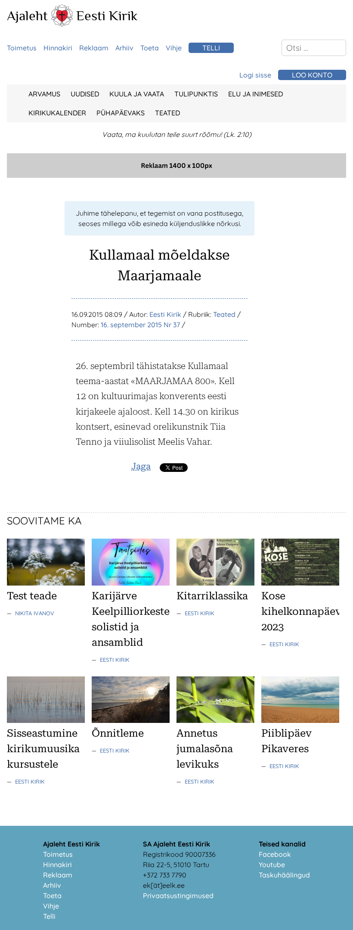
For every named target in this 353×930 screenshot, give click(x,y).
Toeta (149, 47)
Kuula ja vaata (136, 94)
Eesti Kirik (107, 15)
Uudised (85, 94)
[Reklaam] (176, 175)
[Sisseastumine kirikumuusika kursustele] (46, 720)
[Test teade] (46, 583)
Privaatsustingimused (178, 895)
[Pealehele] (62, 24)
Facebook (275, 854)
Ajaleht (27, 15)
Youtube (272, 864)
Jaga (141, 466)
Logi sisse (255, 75)
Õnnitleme (118, 733)
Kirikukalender (57, 112)
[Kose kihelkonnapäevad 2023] (300, 583)
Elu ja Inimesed (255, 94)
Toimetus (22, 47)
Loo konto (312, 75)
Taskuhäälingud (284, 875)
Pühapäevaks (120, 112)
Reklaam (93, 47)
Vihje (174, 47)
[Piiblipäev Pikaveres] (300, 720)
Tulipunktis (196, 94)
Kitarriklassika (212, 596)
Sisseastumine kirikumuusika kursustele (43, 748)
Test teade (32, 596)
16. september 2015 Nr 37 (140, 324)
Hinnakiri (57, 47)
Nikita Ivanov (34, 613)
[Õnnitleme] (131, 720)
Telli (211, 47)
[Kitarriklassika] (215, 583)
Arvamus (44, 94)
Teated (167, 112)
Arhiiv (124, 47)
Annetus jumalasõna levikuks (204, 748)
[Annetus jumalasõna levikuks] (215, 720)
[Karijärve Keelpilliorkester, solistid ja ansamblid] (131, 583)
